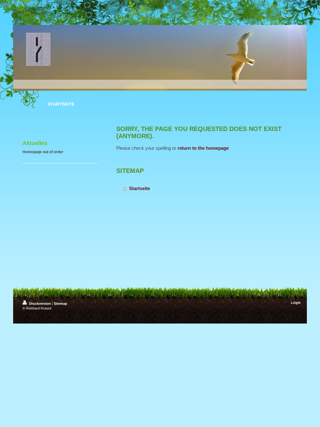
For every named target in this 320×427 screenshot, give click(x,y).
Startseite (139, 188)
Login (296, 302)
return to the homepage (203, 148)
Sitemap (60, 303)
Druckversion (40, 303)
